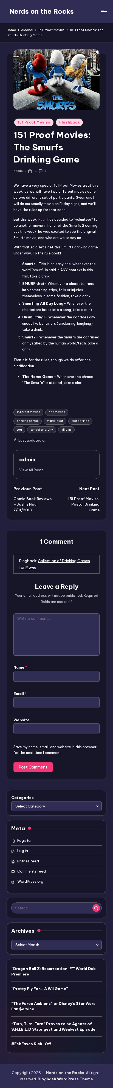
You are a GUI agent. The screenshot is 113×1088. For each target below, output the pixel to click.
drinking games (27, 421)
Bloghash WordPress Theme (65, 1078)
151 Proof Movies (34, 122)
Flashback (69, 122)
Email (20, 693)
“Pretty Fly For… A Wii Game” (39, 988)
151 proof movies (28, 412)
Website (21, 719)
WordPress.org (30, 881)
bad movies (57, 412)
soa (19, 429)
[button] (31, 470)
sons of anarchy (41, 429)
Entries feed (28, 861)
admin (27, 459)
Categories (22, 797)
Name (20, 667)
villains (66, 429)
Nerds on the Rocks (41, 11)
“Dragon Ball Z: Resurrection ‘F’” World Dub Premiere (53, 971)
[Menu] (103, 11)
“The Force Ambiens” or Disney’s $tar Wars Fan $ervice (53, 1006)
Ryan (42, 219)
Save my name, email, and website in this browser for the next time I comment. (55, 750)
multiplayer (55, 421)
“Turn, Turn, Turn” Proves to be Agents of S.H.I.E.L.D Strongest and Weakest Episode (53, 1026)
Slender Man (80, 421)
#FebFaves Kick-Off (31, 1043)
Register (24, 840)
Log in (22, 850)
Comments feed (31, 871)
